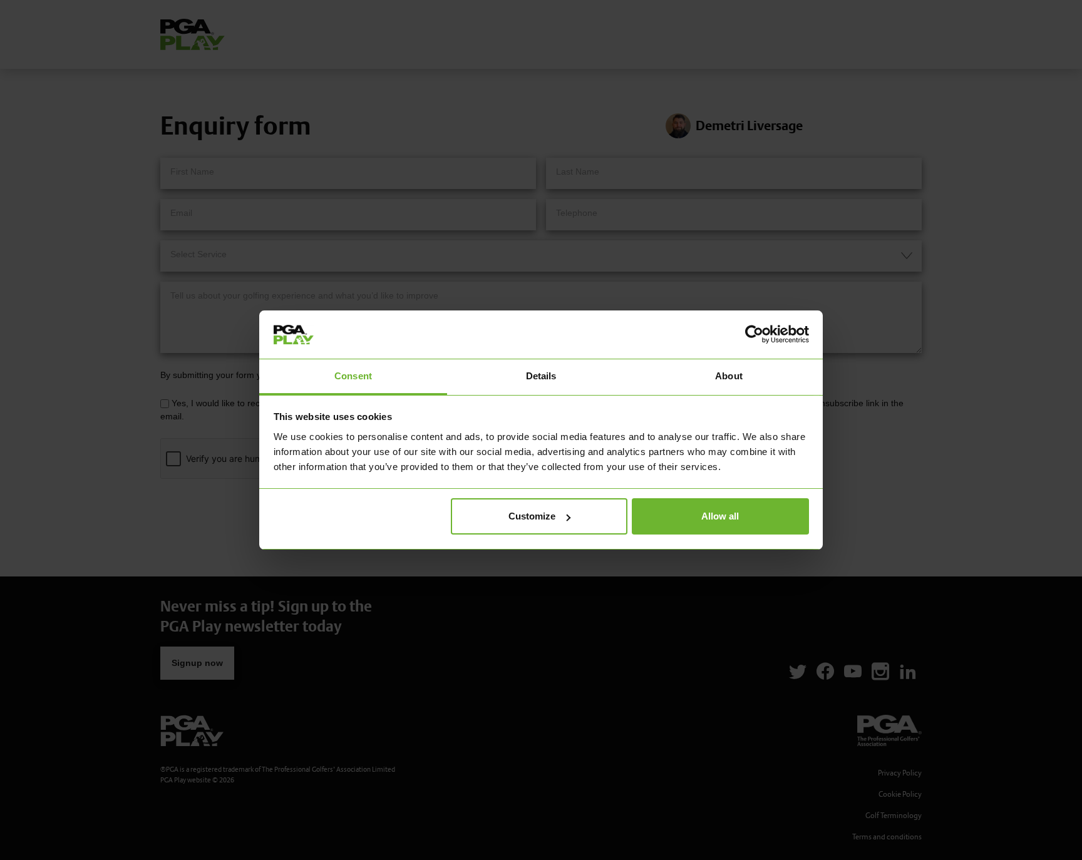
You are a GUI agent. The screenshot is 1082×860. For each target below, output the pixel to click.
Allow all (720, 516)
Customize (531, 516)
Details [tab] (541, 376)
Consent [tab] (353, 376)
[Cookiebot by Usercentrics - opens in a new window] (754, 334)
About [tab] (729, 376)
